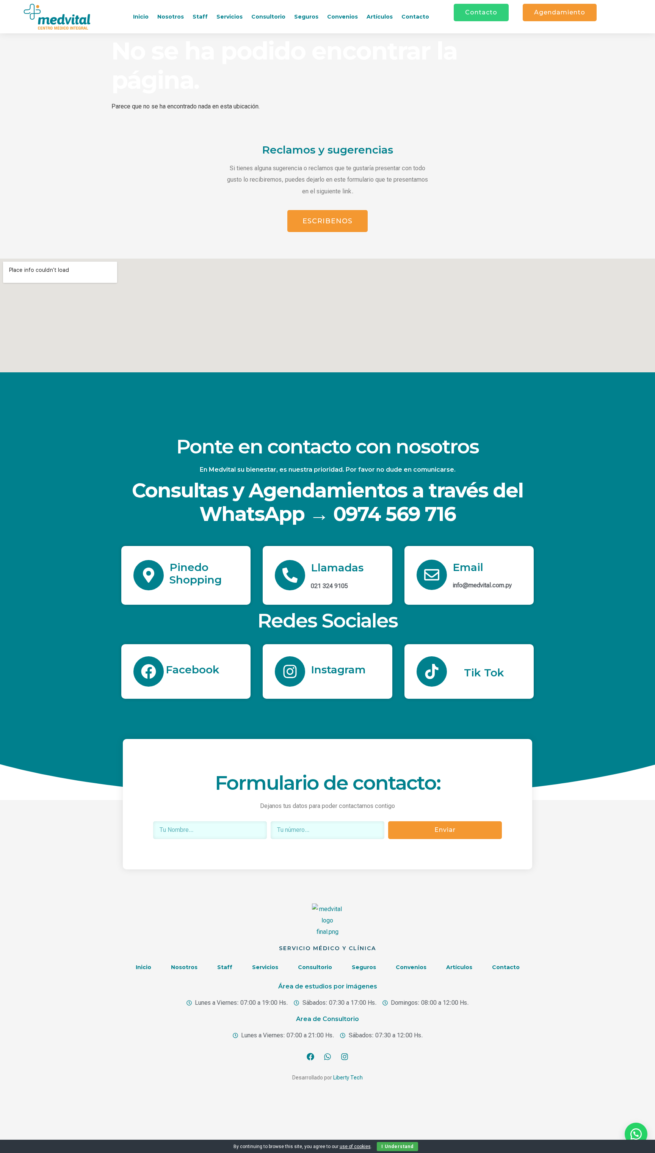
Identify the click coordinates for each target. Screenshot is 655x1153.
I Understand (397, 1146)
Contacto (415, 16)
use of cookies (355, 1146)
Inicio (141, 16)
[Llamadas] (290, 575)
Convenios (342, 16)
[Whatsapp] (327, 1056)
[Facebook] (148, 671)
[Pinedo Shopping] (148, 575)
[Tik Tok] (432, 671)
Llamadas (337, 567)
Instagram (338, 669)
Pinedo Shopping (195, 574)
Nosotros (170, 16)
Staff (200, 16)
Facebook (192, 669)
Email (468, 567)
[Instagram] (290, 671)
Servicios (229, 16)
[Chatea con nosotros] (636, 1134)
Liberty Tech (348, 1078)
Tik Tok (484, 672)
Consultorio (268, 16)
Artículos (380, 16)
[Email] (432, 575)
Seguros (306, 16)
